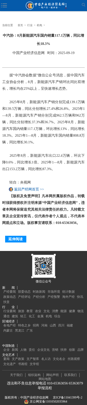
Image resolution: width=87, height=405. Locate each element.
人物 (23, 349)
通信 (6, 316)
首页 (20, 25)
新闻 (15, 349)
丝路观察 (74, 359)
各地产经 (9, 325)
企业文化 (43, 349)
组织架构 (34, 375)
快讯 (80, 297)
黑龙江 (19, 330)
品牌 (80, 349)
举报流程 (45, 388)
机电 (39, 25)
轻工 (23, 316)
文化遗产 (9, 364)
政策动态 (9, 297)
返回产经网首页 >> (29, 189)
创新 (72, 349)
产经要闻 (9, 291)
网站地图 (45, 379)
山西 (53, 325)
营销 (55, 349)
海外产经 (68, 297)
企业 (6, 349)
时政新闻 (39, 291)
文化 (47, 311)
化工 (32, 316)
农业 (38, 311)
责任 (32, 349)
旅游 (21, 311)
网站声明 (52, 375)
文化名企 (59, 359)
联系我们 (70, 375)
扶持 (63, 349)
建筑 (15, 316)
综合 (57, 316)
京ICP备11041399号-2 (67, 397)
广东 (30, 330)
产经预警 (54, 297)
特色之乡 (24, 325)
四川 (61, 325)
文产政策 (18, 359)
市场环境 (54, 291)
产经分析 (39, 297)
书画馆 (22, 364)
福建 (70, 325)
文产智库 (33, 359)
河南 (44, 325)
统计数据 (68, 291)
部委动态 (24, 291)
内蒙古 (8, 330)
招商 (36, 325)
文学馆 (34, 364)
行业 (30, 25)
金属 (40, 316)
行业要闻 (9, 311)
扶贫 (6, 302)
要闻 (6, 359)
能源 (63, 311)
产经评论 (24, 297)
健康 (72, 311)
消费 (55, 311)
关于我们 (16, 375)
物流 (80, 311)
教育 (30, 311)
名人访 (46, 359)
